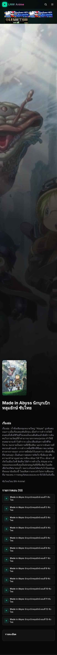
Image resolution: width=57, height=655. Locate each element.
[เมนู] (52, 4)
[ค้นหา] (45, 4)
